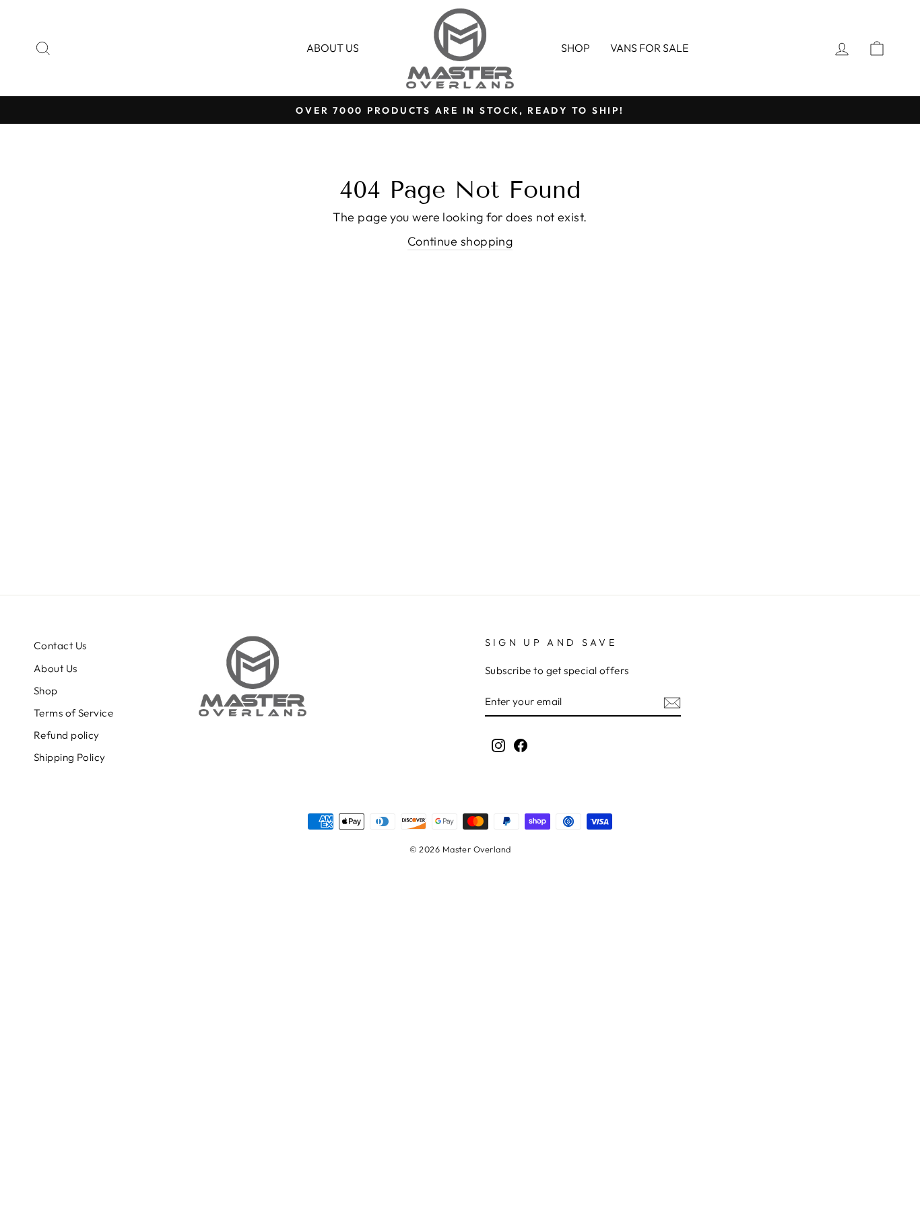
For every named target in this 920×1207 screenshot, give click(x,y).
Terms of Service (73, 712)
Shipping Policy (70, 757)
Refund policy (67, 735)
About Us (55, 668)
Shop (575, 47)
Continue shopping (460, 241)
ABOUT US (332, 47)
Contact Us (60, 645)
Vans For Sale (649, 47)
